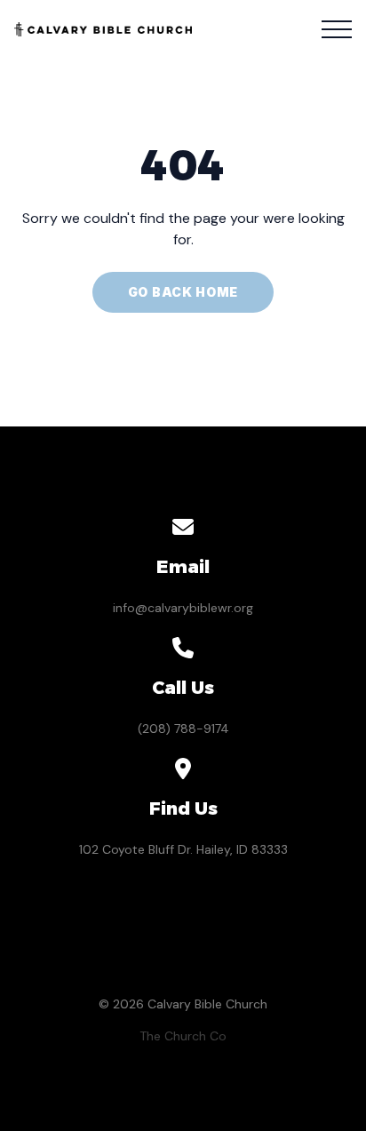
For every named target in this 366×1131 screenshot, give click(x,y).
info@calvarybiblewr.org (183, 608)
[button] (337, 29)
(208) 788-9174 (183, 729)
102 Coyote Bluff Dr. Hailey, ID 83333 (183, 849)
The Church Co (183, 1036)
